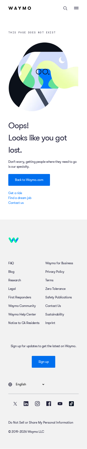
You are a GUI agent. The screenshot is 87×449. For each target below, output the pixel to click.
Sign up (43, 362)
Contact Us (53, 306)
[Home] (20, 8)
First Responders (19, 297)
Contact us (16, 203)
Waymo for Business (59, 263)
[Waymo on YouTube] (60, 403)
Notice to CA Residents (23, 323)
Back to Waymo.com (29, 180)
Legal (12, 289)
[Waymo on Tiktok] (71, 403)
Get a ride (15, 193)
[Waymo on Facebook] (48, 403)
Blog (11, 272)
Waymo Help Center (22, 314)
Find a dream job (19, 198)
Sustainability (54, 314)
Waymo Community (22, 306)
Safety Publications (58, 297)
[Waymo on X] (15, 404)
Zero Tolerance (55, 289)
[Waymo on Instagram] (37, 403)
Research (14, 280)
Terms (49, 280)
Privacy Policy (54, 272)
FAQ (11, 263)
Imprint (50, 323)
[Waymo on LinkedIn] (26, 403)
